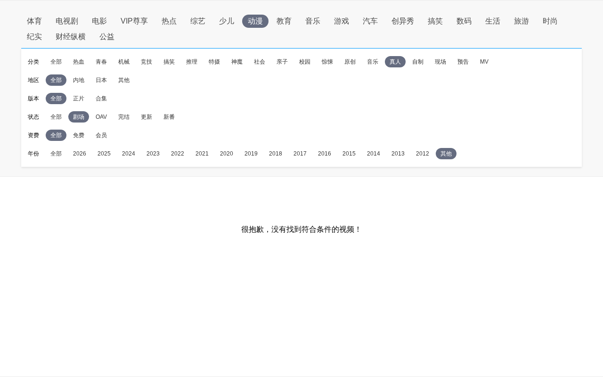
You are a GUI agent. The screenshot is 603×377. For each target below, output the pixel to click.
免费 (78, 135)
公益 (106, 37)
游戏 (341, 21)
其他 (124, 80)
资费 (33, 135)
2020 (226, 153)
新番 (169, 117)
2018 (275, 153)
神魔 (237, 61)
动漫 (255, 21)
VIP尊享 (134, 21)
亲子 (282, 61)
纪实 (34, 37)
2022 (177, 153)
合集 (101, 98)
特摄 (214, 61)
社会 (259, 61)
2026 (79, 153)
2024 (128, 153)
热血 (78, 61)
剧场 (78, 117)
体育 (34, 21)
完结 (124, 117)
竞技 (146, 61)
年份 (33, 153)
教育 (284, 21)
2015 (349, 153)
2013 (398, 153)
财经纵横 (71, 37)
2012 (422, 153)
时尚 (550, 21)
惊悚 (327, 61)
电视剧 (67, 21)
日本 (101, 80)
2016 (324, 153)
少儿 (226, 21)
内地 (78, 80)
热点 (169, 21)
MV (484, 61)
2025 (104, 153)
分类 (33, 61)
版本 (33, 98)
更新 (146, 117)
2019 (251, 153)
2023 (153, 153)
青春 (101, 61)
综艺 (197, 21)
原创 (350, 61)
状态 (33, 117)
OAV (101, 117)
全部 (56, 61)
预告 (463, 61)
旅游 (521, 21)
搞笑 (435, 21)
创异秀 (402, 21)
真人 (395, 61)
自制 (418, 61)
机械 (124, 61)
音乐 (312, 21)
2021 (202, 153)
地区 (33, 80)
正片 (78, 98)
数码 (464, 21)
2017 (300, 153)
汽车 (370, 21)
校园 (304, 61)
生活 (492, 21)
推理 (191, 61)
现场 (440, 61)
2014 (373, 153)
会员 (101, 135)
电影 (99, 21)
